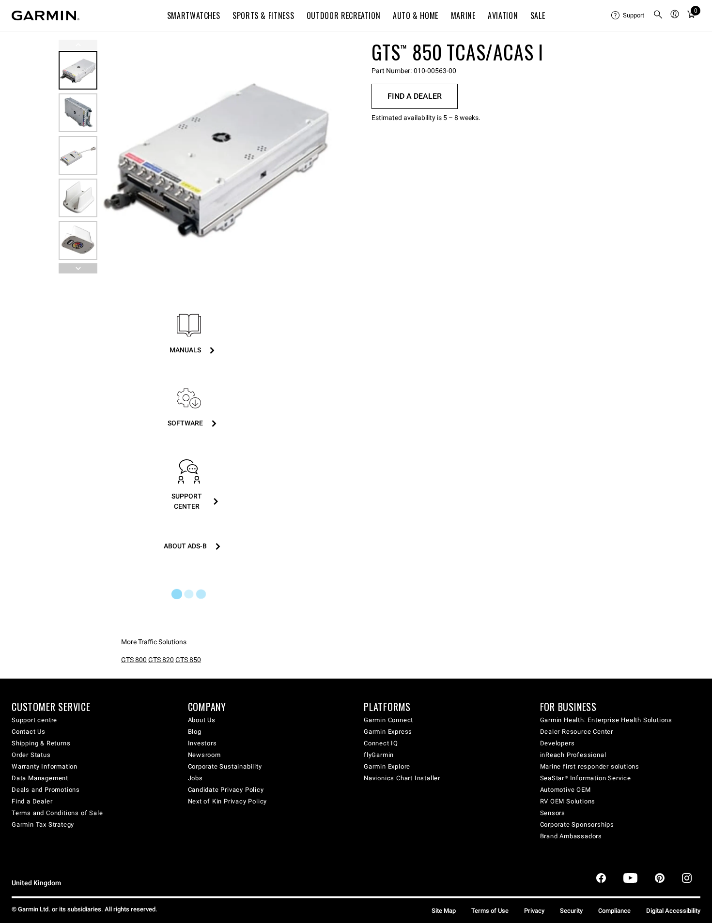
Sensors (553, 813)
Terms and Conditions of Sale (57, 813)
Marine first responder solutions (590, 766)
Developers (557, 743)
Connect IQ (381, 743)
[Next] (321, 157)
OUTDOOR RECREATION (344, 15)
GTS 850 (188, 660)
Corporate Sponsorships (577, 824)
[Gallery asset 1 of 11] (217, 156)
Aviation (503, 15)
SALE (537, 15)
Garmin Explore (387, 766)
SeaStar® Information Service (585, 778)
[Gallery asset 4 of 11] (78, 198)
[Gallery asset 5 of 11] (78, 240)
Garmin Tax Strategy (43, 824)
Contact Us (29, 731)
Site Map (444, 910)
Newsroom (204, 754)
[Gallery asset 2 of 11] (78, 112)
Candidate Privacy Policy (226, 789)
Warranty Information (44, 766)
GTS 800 (134, 660)
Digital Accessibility (673, 910)
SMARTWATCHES (193, 15)
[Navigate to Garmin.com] (45, 15)
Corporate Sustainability (225, 766)
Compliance (614, 910)
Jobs (195, 778)
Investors (202, 743)
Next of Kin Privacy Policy (227, 801)
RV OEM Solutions (568, 801)
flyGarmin (379, 754)
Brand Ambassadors (571, 836)
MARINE (463, 15)
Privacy (534, 910)
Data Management (40, 778)
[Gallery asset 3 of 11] (78, 155)
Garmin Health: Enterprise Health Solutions (606, 720)
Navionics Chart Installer (402, 778)
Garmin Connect (388, 720)
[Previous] (78, 45)
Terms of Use (490, 910)
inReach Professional (573, 754)
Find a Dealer (414, 96)
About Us (202, 720)
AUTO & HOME (415, 15)
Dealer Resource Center (577, 731)
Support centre (34, 720)
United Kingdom (36, 883)
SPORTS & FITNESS (263, 15)
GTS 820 (161, 660)
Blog (194, 731)
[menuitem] (628, 15)
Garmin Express (388, 731)
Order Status (31, 754)
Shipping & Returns (41, 743)
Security (571, 910)
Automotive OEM (565, 789)
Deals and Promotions (46, 789)
